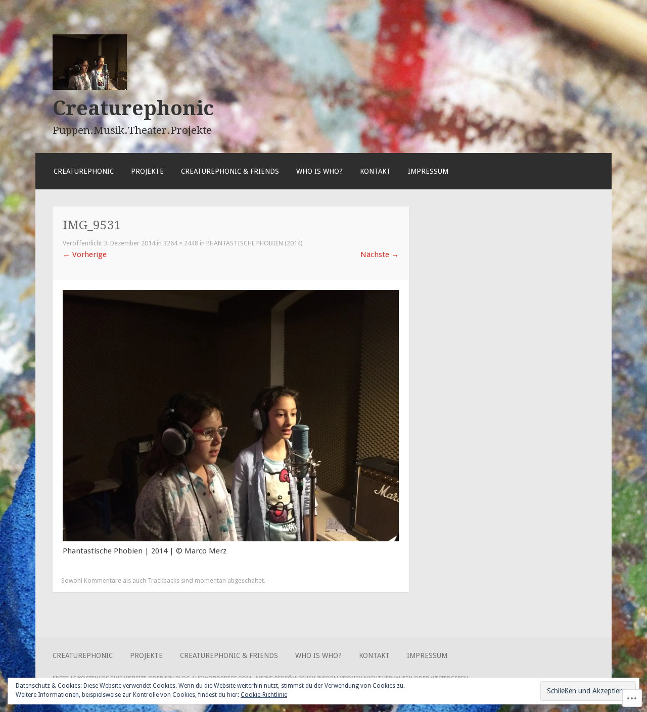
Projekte (147, 171)
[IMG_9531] (231, 538)
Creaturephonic (133, 108)
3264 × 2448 (180, 243)
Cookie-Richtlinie (264, 694)
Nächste (379, 254)
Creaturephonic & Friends (230, 171)
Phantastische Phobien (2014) (254, 243)
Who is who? (319, 171)
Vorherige (85, 254)
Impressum (428, 171)
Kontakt (375, 171)
